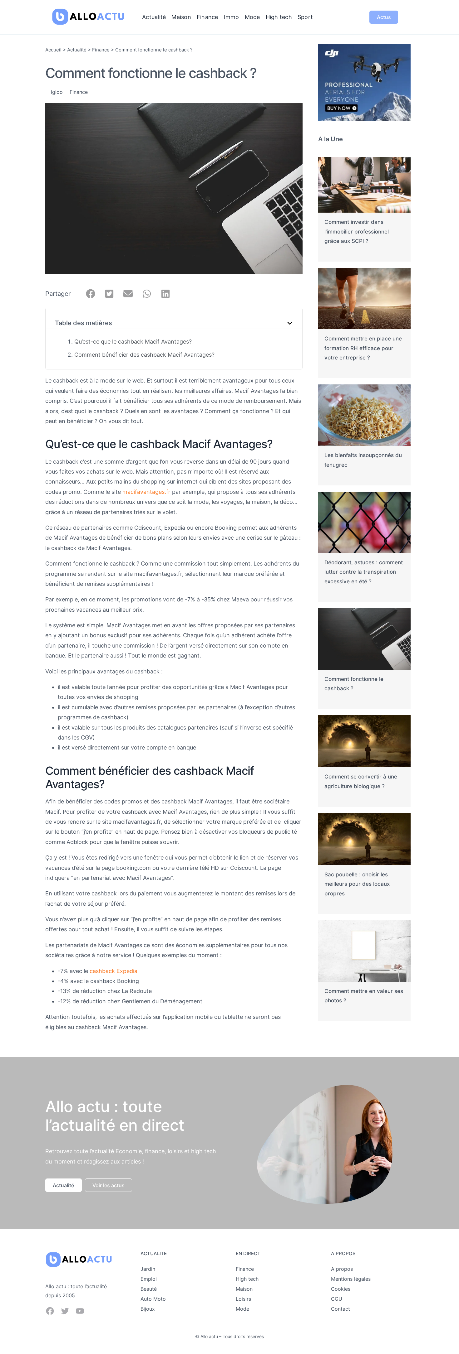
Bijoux (148, 1309)
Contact (340, 1309)
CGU (336, 1299)
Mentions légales (351, 1279)
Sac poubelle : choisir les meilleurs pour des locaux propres (357, 884)
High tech (247, 1279)
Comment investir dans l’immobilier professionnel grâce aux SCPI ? (356, 231)
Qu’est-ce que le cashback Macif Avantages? (133, 341)
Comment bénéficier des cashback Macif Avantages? (144, 354)
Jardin (148, 1269)
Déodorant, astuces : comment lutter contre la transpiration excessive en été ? (363, 572)
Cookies (340, 1289)
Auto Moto (153, 1299)
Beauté (149, 1289)
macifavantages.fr (146, 492)
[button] (90, 293)
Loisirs (243, 1299)
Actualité (76, 50)
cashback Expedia (113, 971)
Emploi (149, 1279)
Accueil (53, 50)
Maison (244, 1289)
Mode (242, 1309)
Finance (101, 50)
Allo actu (209, 1336)
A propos (342, 1269)
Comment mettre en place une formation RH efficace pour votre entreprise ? (363, 348)
